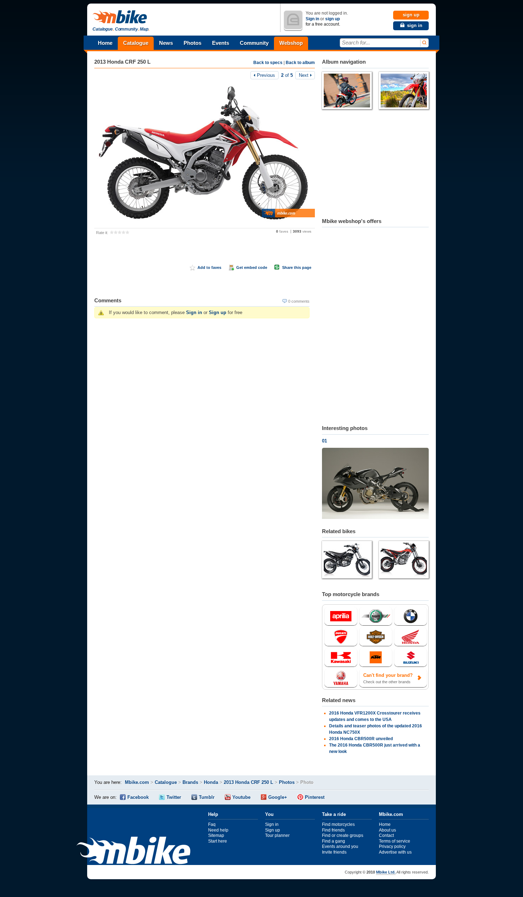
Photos (192, 43)
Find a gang (333, 841)
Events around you (340, 846)
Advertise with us (395, 852)
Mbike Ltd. (386, 872)
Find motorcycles (338, 824)
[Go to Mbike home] (121, 17)
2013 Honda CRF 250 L (122, 62)
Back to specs (267, 62)
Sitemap (216, 835)
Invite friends (334, 852)
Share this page (296, 267)
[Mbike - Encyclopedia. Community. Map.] (133, 851)
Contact (386, 835)
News (166, 43)
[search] (424, 43)
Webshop (291, 43)
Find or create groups (342, 835)
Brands (190, 782)
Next (303, 75)
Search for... (356, 42)
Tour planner (277, 835)
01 (324, 441)
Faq (212, 824)
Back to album (300, 62)
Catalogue (135, 43)
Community (254, 43)
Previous (266, 75)
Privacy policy (392, 846)
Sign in (312, 18)
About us (387, 830)
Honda (211, 782)
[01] (375, 484)
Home (105, 43)
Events (220, 43)
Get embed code (251, 267)
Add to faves (209, 267)
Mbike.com (137, 782)
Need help (218, 830)
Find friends (333, 830)
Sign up (217, 312)
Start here (217, 841)
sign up (332, 18)
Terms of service (394, 841)
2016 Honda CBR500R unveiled (361, 738)
